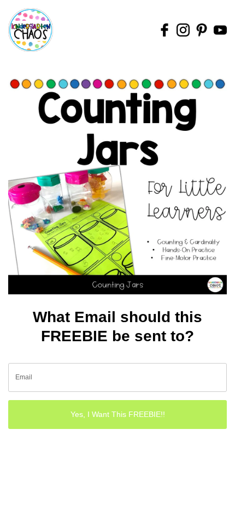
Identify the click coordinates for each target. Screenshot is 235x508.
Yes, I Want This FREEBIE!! (117, 414)
